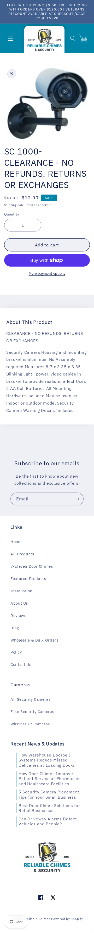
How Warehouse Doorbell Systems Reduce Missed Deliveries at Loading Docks (47, 760)
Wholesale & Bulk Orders (34, 640)
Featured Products (28, 578)
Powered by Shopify (67, 919)
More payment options (47, 273)
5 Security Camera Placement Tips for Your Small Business (49, 794)
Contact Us (20, 664)
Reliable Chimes (37, 919)
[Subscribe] (77, 499)
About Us (19, 603)
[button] (11, 38)
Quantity (11, 214)
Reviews (18, 615)
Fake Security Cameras (32, 711)
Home (16, 541)
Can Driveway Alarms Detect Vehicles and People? (48, 821)
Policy (16, 652)
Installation (21, 590)
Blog (14, 627)
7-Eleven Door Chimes (31, 566)
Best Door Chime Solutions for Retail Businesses (49, 808)
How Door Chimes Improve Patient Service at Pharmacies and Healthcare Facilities (49, 778)
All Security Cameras (30, 699)
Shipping (10, 205)
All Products (22, 553)
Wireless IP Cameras (30, 723)
